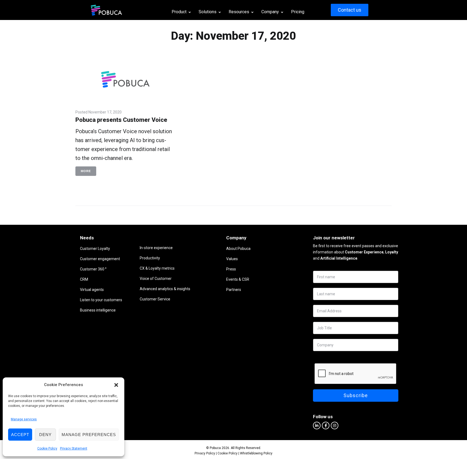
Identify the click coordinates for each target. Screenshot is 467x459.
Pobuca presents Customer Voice (121, 119)
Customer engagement (100, 259)
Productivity (150, 258)
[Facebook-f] (325, 425)
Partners (233, 289)
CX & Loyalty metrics (157, 268)
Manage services (24, 419)
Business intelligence (98, 310)
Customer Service (155, 299)
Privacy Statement (73, 448)
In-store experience (156, 248)
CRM (84, 279)
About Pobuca (238, 248)
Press (231, 269)
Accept (20, 434)
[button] (116, 385)
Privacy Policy (205, 453)
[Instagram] (334, 425)
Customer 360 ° (93, 269)
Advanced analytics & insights (165, 289)
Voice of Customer (156, 278)
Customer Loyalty (95, 248)
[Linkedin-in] (317, 425)
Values (232, 259)
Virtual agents (92, 289)
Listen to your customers (101, 300)
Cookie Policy (47, 448)
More (86, 171)
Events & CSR (237, 279)
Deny (45, 434)
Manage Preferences (89, 434)
